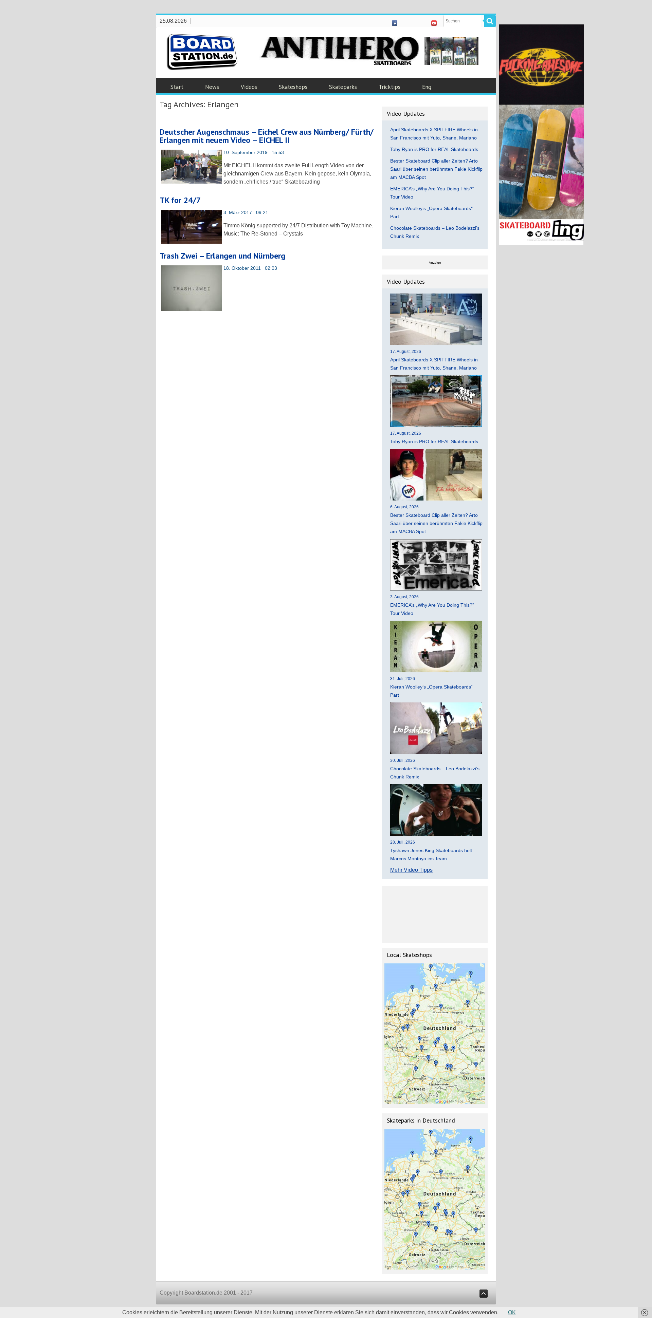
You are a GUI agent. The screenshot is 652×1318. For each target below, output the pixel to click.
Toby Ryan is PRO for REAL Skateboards (434, 149)
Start (176, 87)
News (212, 87)
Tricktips (389, 87)
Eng (426, 87)
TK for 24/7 (180, 200)
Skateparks (343, 87)
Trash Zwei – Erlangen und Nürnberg (222, 255)
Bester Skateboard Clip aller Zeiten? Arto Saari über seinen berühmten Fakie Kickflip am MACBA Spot (436, 169)
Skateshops (293, 87)
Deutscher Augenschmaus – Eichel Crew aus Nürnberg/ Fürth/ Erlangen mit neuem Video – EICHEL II (267, 136)
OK (512, 1312)
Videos (249, 87)
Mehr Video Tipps (411, 870)
